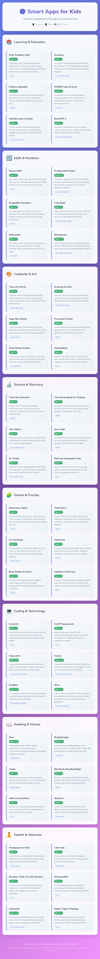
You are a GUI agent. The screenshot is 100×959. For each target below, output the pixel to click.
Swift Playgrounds (64, 623)
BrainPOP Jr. (60, 118)
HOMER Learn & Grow (65, 86)
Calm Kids (59, 847)
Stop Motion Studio (19, 347)
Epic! (11, 737)
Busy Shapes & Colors (20, 571)
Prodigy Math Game (64, 170)
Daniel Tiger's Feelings (66, 908)
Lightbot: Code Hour (65, 571)
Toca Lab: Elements (19, 397)
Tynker (57, 655)
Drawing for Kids (63, 286)
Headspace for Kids (19, 847)
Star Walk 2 (15, 429)
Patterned (59, 539)
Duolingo (59, 54)
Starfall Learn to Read (21, 118)
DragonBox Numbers (20, 202)
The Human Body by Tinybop (69, 397)
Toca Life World (17, 286)
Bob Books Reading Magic (67, 769)
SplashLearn (60, 234)
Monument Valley (18, 507)
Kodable (13, 684)
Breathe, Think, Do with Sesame (26, 876)
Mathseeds (14, 234)
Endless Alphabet (18, 86)
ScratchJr (14, 623)
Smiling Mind (61, 876)
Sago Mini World (18, 318)
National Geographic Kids (67, 458)
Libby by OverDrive (19, 798)
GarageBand (60, 347)
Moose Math (15, 170)
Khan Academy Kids (19, 54)
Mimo (57, 684)
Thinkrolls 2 (60, 507)
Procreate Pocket (63, 318)
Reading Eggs (61, 737)
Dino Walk (59, 429)
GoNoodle (14, 908)
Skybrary (59, 798)
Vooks (12, 769)
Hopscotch (14, 655)
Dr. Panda (14, 458)
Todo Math (59, 202)
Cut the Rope (16, 539)
